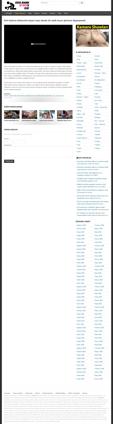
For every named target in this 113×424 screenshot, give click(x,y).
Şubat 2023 (80, 297)
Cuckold (97, 70)
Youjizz (79, 148)
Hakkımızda (29, 393)
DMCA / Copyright (74, 393)
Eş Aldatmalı (28, 95)
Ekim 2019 (80, 365)
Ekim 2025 (80, 242)
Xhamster (98, 138)
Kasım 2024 (99, 259)
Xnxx (54, 95)
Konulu (44, 13)
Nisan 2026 (80, 232)
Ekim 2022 (80, 304)
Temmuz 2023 (99, 287)
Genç (33, 95)
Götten (79, 93)
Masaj (79, 110)
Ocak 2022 (98, 317)
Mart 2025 (98, 252)
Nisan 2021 (80, 334)
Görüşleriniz (8, 145)
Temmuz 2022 (99, 307)
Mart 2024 (98, 273)
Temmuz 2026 (99, 225)
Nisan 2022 (80, 314)
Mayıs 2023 (99, 290)
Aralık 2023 (80, 280)
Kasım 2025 (99, 239)
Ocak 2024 (98, 276)
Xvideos (97, 141)
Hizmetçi (98, 97)
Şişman (52, 13)
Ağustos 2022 (81, 307)
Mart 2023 (98, 293)
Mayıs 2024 (99, 269)
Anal (78, 59)
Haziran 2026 (81, 228)
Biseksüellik (81, 66)
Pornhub (97, 114)
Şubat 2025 (80, 256)
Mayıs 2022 (99, 310)
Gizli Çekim (98, 90)
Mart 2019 (98, 375)
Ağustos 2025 (81, 246)
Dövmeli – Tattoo (100, 73)
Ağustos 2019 (81, 368)
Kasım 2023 (99, 280)
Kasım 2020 (99, 341)
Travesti (79, 134)
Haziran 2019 (81, 372)
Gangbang (98, 87)
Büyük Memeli (20, 95)
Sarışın (79, 124)
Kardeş (79, 100)
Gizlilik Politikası (61, 393)
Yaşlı (59, 13)
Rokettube (49, 95)
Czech (79, 73)
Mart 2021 (98, 334)
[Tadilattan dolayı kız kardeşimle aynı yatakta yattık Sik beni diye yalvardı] (65, 114)
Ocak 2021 (98, 338)
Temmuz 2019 (99, 368)
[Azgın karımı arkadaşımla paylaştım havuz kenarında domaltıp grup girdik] (47, 114)
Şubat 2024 (80, 276)
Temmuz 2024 (99, 266)
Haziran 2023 (81, 290)
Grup (96, 93)
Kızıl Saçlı (98, 100)
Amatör (97, 56)
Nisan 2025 (80, 252)
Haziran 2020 (81, 351)
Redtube (43, 95)
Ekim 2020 (80, 345)
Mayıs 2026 (99, 228)
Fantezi (97, 83)
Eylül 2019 (98, 365)
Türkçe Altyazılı (82, 138)
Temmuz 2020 (99, 348)
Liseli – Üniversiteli (101, 107)
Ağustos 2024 (81, 266)
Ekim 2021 (80, 324)
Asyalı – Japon (82, 63)
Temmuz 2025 (99, 246)
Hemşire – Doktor (82, 97)
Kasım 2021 (99, 321)
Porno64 (38, 95)
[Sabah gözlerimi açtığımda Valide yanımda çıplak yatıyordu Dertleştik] (29, 114)
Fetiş (78, 87)
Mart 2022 (98, 314)
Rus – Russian (99, 121)
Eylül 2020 (98, 345)
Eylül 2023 (98, 283)
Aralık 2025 (80, 239)
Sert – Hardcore (100, 124)
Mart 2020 (98, 355)
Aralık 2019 (80, 362)
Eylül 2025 (98, 242)
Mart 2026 (98, 232)
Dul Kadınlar (81, 76)
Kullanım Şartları (47, 393)
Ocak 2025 (98, 256)
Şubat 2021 (80, 338)
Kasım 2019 (99, 362)
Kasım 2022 (99, 300)
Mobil (96, 110)
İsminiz (6, 138)
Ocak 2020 (98, 358)
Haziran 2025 (81, 249)
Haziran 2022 (81, 310)
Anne (30, 13)
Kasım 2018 (99, 379)
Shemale (80, 128)
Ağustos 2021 (81, 327)
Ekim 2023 (80, 283)
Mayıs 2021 (99, 331)
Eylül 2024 (98, 263)
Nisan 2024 (80, 273)
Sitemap (84, 393)
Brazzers (6, 95)
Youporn (58, 95)
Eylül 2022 (98, 304)
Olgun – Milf (81, 114)
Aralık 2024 (80, 259)
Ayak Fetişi (98, 63)
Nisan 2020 (80, 355)
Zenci (66, 13)
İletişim (37, 393)
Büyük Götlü (13, 95)
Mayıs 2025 (99, 249)
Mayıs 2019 (99, 372)
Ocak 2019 (80, 379)
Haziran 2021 (81, 331)
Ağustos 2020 (81, 348)
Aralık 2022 (80, 300)
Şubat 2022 (80, 317)
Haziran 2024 (81, 269)
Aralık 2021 (80, 321)
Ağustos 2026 (81, 225)
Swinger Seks (81, 131)
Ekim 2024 (80, 263)
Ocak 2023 (98, 297)
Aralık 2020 (80, 341)
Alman (79, 56)
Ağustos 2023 (81, 287)
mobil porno (101, 397)
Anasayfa (9, 13)
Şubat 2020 (80, 358)
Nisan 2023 (80, 293)
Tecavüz (97, 131)
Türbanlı (97, 134)
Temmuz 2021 (99, 327)
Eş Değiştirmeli (100, 80)
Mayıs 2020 (99, 351)
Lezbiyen (80, 107)
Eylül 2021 (98, 324)
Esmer (79, 83)
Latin (96, 104)
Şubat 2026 (80, 235)
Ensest (37, 13)
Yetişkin (97, 145)
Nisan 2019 (80, 375)
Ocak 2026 (98, 235)
